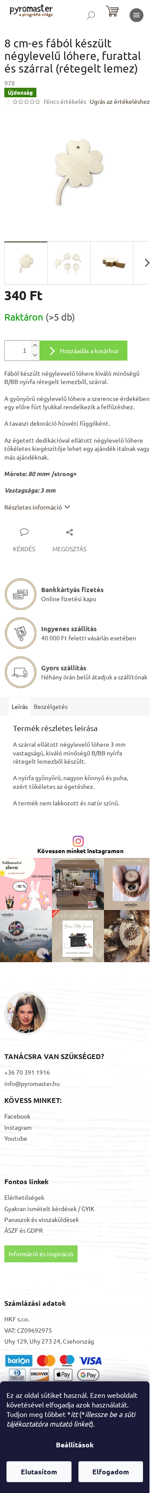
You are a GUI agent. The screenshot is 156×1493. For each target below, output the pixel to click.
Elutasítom (39, 1471)
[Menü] (136, 15)
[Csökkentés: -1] (35, 356)
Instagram (18, 1127)
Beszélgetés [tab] (51, 706)
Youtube (15, 1138)
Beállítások (75, 1444)
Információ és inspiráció (41, 1254)
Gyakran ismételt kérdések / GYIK (49, 1208)
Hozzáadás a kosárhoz (89, 350)
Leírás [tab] (20, 706)
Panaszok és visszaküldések (41, 1219)
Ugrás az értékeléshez (120, 101)
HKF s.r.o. (16, 1319)
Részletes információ (33, 507)
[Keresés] (91, 15)
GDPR (35, 1230)
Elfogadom (110, 1471)
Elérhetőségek (24, 1197)
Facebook (17, 1116)
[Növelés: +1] (35, 346)
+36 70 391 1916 (27, 1072)
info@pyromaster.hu (32, 1083)
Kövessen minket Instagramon (80, 850)
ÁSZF (11, 1230)
